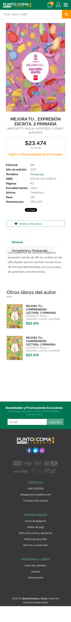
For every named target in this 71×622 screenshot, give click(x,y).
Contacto (35, 571)
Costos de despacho (35, 520)
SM (32, 165)
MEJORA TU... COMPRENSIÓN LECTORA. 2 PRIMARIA (41, 309)
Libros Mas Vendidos (35, 565)
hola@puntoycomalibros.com (35, 494)
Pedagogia (37, 174)
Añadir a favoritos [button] (30, 224)
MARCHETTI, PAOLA (20, 128)
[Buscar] (66, 14)
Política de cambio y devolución (35, 532)
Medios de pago (35, 526)
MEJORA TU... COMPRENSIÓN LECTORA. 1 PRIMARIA (40, 341)
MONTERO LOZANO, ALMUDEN (46, 130)
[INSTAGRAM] (42, 450)
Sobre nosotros (35, 577)
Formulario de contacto (35, 500)
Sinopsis (17, 242)
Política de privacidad (35, 539)
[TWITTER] (35, 450)
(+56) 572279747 (35, 488)
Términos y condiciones (35, 545)
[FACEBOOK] (29, 450)
